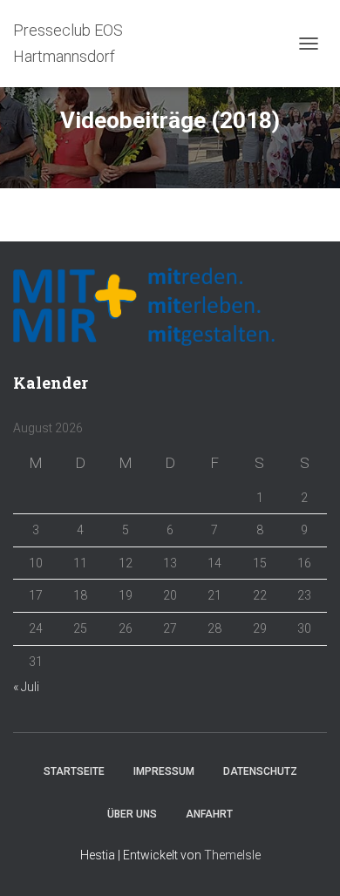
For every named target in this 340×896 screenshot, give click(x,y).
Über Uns (132, 814)
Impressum (163, 771)
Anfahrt (209, 814)
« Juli (26, 687)
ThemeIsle (232, 855)
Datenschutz (260, 771)
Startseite (74, 771)
